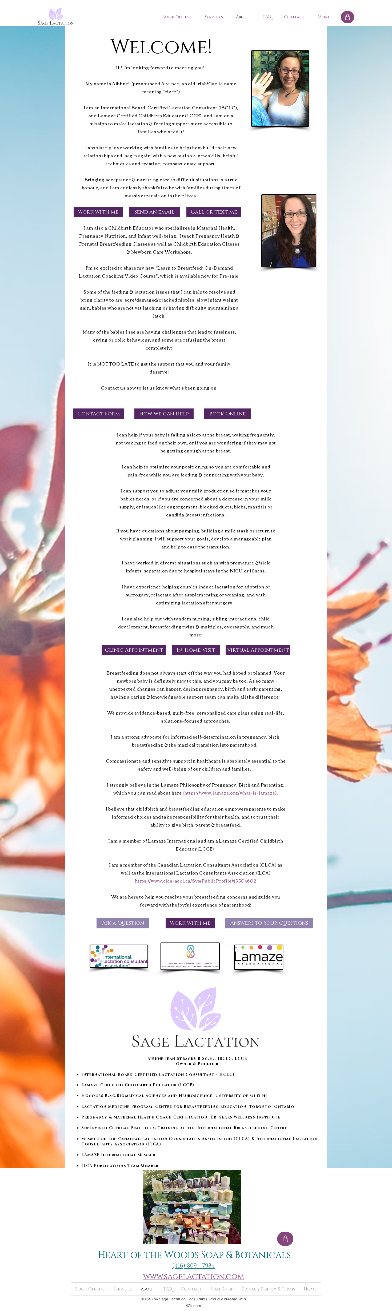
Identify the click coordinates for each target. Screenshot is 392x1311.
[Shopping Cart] (347, 17)
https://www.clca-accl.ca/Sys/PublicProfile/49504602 (196, 881)
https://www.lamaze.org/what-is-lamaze (229, 793)
